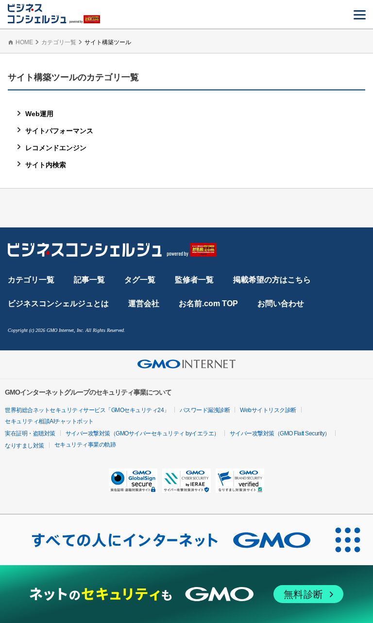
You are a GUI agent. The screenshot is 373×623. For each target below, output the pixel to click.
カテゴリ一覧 (58, 42)
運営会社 (143, 303)
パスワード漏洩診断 (205, 410)
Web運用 (39, 114)
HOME (24, 42)
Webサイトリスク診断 (268, 410)
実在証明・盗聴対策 (30, 433)
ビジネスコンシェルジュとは (58, 303)
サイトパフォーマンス (59, 131)
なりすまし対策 (24, 445)
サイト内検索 (45, 165)
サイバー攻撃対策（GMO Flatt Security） (280, 433)
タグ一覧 (139, 280)
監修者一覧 (194, 280)
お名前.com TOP (208, 303)
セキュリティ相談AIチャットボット (49, 421)
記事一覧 (89, 280)
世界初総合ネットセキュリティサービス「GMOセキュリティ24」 (87, 410)
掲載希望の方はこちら (272, 280)
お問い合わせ (280, 303)
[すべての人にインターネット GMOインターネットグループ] (161, 540)
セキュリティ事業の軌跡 (85, 444)
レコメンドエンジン (55, 148)
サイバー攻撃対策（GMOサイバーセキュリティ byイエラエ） (143, 433)
